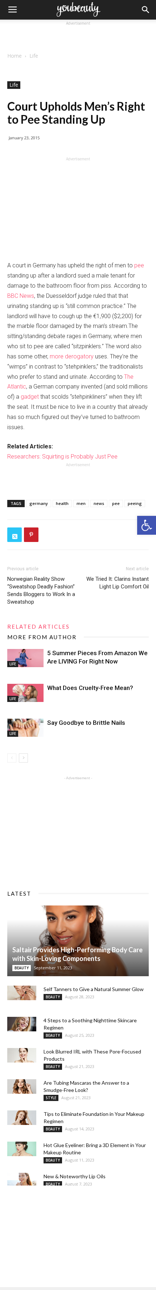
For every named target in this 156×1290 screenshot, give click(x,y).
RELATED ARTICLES (38, 626)
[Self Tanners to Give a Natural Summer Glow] (21, 993)
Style (51, 1097)
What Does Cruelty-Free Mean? (90, 687)
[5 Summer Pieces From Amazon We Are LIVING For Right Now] (25, 658)
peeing (135, 503)
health (62, 503)
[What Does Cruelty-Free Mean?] (25, 693)
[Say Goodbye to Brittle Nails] (25, 728)
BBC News (20, 295)
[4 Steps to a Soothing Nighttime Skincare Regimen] (21, 1024)
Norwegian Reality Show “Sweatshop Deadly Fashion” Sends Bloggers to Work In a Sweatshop (41, 590)
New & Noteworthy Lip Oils (75, 1176)
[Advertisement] (78, 36)
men (81, 503)
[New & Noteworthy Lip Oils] (21, 1180)
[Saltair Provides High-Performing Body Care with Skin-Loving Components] (78, 940)
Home (14, 55)
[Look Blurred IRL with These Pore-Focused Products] (21, 1055)
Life (33, 55)
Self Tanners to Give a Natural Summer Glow (94, 989)
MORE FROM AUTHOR (42, 637)
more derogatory (72, 356)
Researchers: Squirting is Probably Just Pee (62, 456)
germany (38, 503)
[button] (146, 525)
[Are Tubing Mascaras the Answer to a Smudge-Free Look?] (21, 1086)
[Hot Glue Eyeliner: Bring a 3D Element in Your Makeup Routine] (21, 1149)
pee (139, 265)
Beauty (22, 967)
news (99, 503)
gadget (30, 396)
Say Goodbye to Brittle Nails (86, 722)
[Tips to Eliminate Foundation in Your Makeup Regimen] (21, 1117)
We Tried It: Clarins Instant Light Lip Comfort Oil (117, 583)
